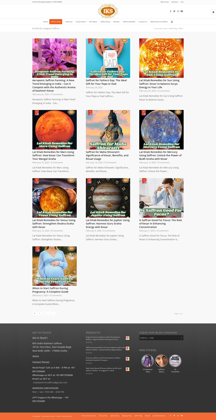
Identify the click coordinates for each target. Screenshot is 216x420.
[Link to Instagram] (178, 11)
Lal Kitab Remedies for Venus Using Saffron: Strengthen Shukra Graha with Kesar (54, 223)
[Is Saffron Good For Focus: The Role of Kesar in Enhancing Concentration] (161, 198)
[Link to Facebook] (170, 11)
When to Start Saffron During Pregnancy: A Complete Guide (50, 290)
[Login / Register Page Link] (173, 22)
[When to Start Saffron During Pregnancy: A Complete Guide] (54, 266)
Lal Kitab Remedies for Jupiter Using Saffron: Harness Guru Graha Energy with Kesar (108, 223)
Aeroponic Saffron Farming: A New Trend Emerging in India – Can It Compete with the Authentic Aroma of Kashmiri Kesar (54, 85)
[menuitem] (165, 2)
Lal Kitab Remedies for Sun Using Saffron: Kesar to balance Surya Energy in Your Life (159, 84)
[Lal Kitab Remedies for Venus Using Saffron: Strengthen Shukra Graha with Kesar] (54, 198)
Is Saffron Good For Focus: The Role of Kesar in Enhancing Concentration (160, 223)
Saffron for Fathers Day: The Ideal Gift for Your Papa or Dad (106, 82)
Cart (182, 2)
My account (165, 2)
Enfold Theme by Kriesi (65, 416)
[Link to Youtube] (182, 11)
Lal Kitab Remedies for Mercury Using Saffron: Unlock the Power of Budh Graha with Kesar (160, 155)
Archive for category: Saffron (45, 28)
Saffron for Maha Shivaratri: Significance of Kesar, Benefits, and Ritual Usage (107, 155)
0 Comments (57, 94)
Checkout (175, 2)
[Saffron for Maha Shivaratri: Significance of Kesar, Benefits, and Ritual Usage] (108, 129)
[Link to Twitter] (174, 11)
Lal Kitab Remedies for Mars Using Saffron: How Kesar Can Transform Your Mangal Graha (53, 155)
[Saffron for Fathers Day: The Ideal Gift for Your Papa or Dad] (108, 58)
